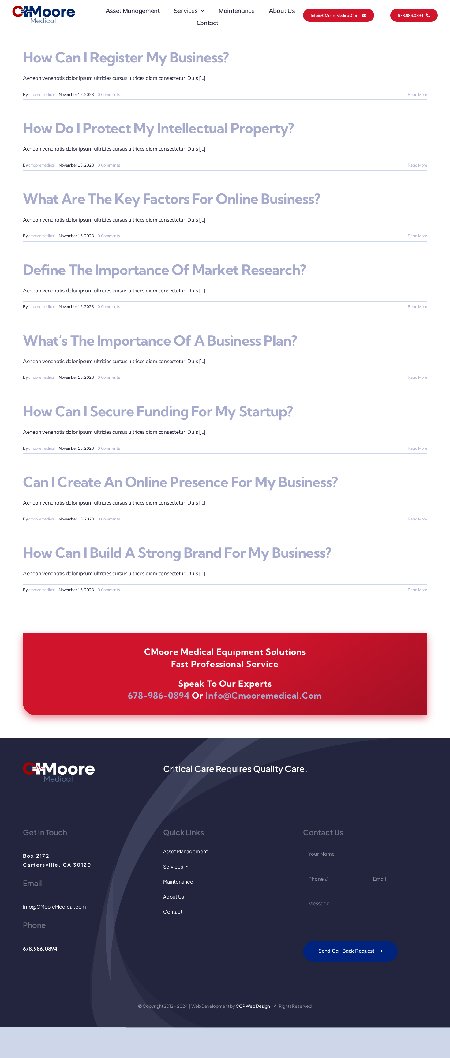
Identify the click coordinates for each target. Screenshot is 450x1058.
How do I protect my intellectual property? (158, 128)
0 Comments (109, 94)
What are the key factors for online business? (171, 199)
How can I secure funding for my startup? (158, 411)
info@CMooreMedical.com (54, 906)
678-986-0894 (159, 695)
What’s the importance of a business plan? (160, 340)
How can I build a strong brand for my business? (177, 552)
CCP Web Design (253, 1006)
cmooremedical (41, 94)
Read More (417, 94)
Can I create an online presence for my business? (180, 482)
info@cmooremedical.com (263, 695)
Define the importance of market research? (164, 270)
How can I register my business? (126, 57)
